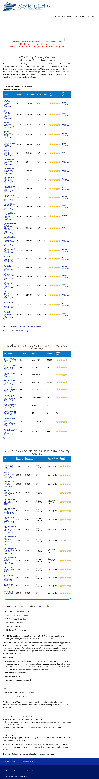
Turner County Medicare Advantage (16, 330)
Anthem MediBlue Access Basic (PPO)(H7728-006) (8, 134)
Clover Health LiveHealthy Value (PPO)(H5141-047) (9, 171)
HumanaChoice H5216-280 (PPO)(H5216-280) (9, 206)
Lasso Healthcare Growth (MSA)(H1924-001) (10, 405)
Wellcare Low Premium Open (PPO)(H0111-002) (9, 276)
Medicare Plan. (44, 606)
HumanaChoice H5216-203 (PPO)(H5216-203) (9, 197)
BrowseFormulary (65, 103)
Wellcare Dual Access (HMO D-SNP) (9, 569)
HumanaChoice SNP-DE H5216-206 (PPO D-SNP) (9, 519)
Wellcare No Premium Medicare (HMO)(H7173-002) (8, 295)
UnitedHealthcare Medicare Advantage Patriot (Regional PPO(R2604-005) (10, 422)
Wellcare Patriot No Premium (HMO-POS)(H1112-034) (10, 431)
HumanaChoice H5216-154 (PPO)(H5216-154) (9, 189)
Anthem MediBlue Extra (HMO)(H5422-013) (9, 144)
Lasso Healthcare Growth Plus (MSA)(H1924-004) (10, 413)
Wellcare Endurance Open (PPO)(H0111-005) (8, 258)
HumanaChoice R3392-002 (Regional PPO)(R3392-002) (9, 216)
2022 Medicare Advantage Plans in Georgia (25, 326)
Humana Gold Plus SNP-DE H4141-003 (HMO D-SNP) (9, 484)
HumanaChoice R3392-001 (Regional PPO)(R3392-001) (9, 397)
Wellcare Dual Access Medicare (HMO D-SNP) (9, 577)
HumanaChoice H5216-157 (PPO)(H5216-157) (10, 389)
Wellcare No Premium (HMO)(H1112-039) (8, 285)
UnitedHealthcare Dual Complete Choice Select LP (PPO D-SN (10, 540)
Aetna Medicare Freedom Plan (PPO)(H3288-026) (9, 103)
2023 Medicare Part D (29, 761)
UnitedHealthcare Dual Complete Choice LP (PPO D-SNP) (10, 529)
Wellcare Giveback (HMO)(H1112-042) (8, 267)
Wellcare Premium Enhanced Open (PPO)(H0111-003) (8, 314)
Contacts (30, 771)
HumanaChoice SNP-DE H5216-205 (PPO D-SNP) (9, 511)
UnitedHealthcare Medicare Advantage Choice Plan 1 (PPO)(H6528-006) (10, 241)
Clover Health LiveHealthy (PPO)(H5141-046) (9, 162)
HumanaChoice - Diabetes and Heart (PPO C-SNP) (9, 502)
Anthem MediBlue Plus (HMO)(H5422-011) (9, 153)
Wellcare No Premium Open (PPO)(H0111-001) (9, 304)
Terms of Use (19, 771)
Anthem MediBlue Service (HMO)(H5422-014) (10, 367)
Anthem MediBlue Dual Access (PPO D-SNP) (9, 466)
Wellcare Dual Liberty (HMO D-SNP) (9, 593)
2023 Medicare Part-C (11, 761)
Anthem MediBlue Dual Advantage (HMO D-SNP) (9, 475)
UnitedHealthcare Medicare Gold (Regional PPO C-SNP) (10, 551)
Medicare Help (21, 776)
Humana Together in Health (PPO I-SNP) (9, 493)
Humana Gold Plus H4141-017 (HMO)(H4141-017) (9, 180)
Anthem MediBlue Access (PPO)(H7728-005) (9, 125)
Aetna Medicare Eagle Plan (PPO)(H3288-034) (10, 360)
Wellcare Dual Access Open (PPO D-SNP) (9, 585)
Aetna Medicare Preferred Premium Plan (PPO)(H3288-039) (9, 114)
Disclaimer (7, 771)
